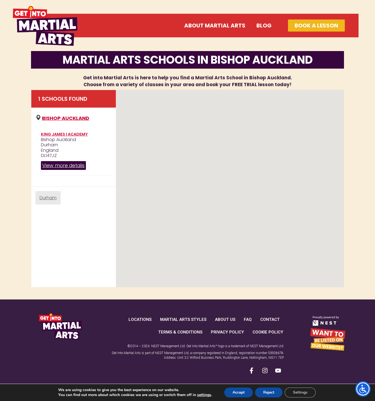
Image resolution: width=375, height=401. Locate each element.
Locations (140, 319)
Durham (48, 198)
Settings (300, 392)
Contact (270, 319)
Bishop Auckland (65, 118)
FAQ (248, 319)
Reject (268, 392)
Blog (264, 25)
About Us (225, 319)
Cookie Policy (268, 332)
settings (204, 394)
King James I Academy (64, 134)
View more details (63, 165)
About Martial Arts (214, 25)
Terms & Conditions (180, 332)
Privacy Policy (227, 332)
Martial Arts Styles (183, 319)
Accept (239, 392)
